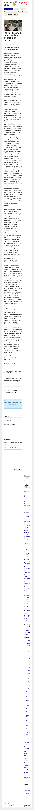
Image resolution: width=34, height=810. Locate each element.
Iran (29, 685)
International (28, 637)
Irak (29, 670)
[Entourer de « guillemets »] (15, 448)
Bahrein (30, 688)
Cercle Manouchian (23, 11)
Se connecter (7, 420)
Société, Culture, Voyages (26, 767)
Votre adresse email (9, 424)
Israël (29, 661)
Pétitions (16, 14)
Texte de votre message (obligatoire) (11, 438)
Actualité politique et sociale (27, 632)
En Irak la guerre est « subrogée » (27, 561)
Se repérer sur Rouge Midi (27, 779)
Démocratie (27, 790)
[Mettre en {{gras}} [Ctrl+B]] (5, 448)
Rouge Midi (8, 3)
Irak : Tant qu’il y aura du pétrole (27, 608)
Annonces (22, 9)
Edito (5, 14)
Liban (29, 655)
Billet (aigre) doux (26, 760)
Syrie (29, 652)
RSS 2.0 (27, 806)
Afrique (28, 640)
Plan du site (7, 806)
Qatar (29, 664)
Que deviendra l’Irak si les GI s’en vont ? (27, 617)
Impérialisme (27, 794)
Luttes (26, 739)
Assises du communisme (10, 11)
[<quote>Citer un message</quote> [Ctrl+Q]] (12, 448)
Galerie (10, 14)
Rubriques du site (8, 9)
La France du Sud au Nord (27, 734)
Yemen (30, 667)
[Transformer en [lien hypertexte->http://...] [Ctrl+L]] (10, 448)
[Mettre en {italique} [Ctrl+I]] (7, 448)
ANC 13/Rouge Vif (27, 753)
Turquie (30, 658)
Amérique (28, 709)
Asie (27, 697)
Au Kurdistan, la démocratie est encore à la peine (27, 572)
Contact (22, 806)
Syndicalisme (30, 712)
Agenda (17, 9)
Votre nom (7, 416)
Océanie (28, 729)
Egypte (30, 682)
